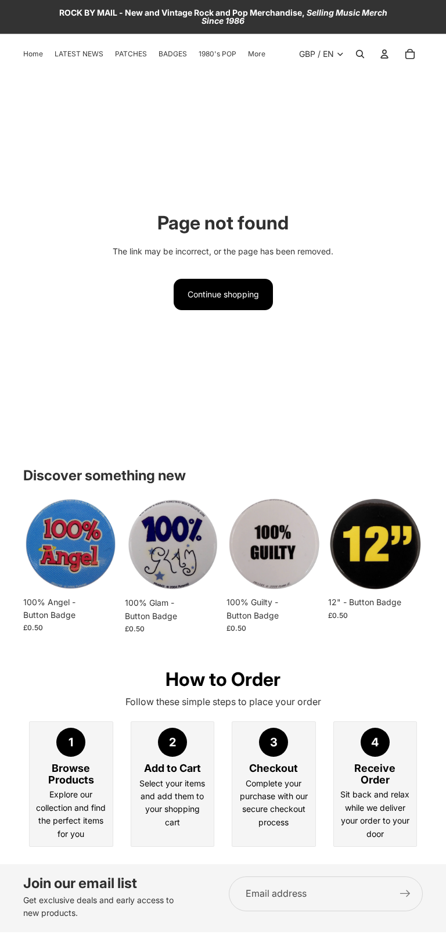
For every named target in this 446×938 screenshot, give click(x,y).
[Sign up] (405, 894)
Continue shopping (223, 294)
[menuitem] (256, 54)
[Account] (384, 54)
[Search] (360, 54)
